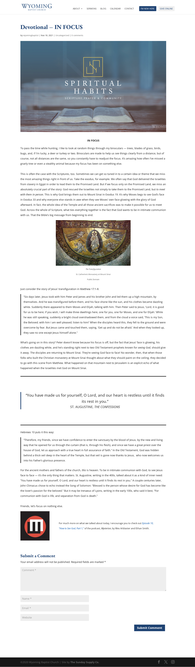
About (76, 9)
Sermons (92, 9)
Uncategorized (62, 35)
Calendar (115, 9)
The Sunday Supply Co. (84, 662)
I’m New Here (147, 9)
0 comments (77, 35)
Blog (103, 9)
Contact (129, 9)
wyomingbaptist (31, 35)
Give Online (166, 9)
